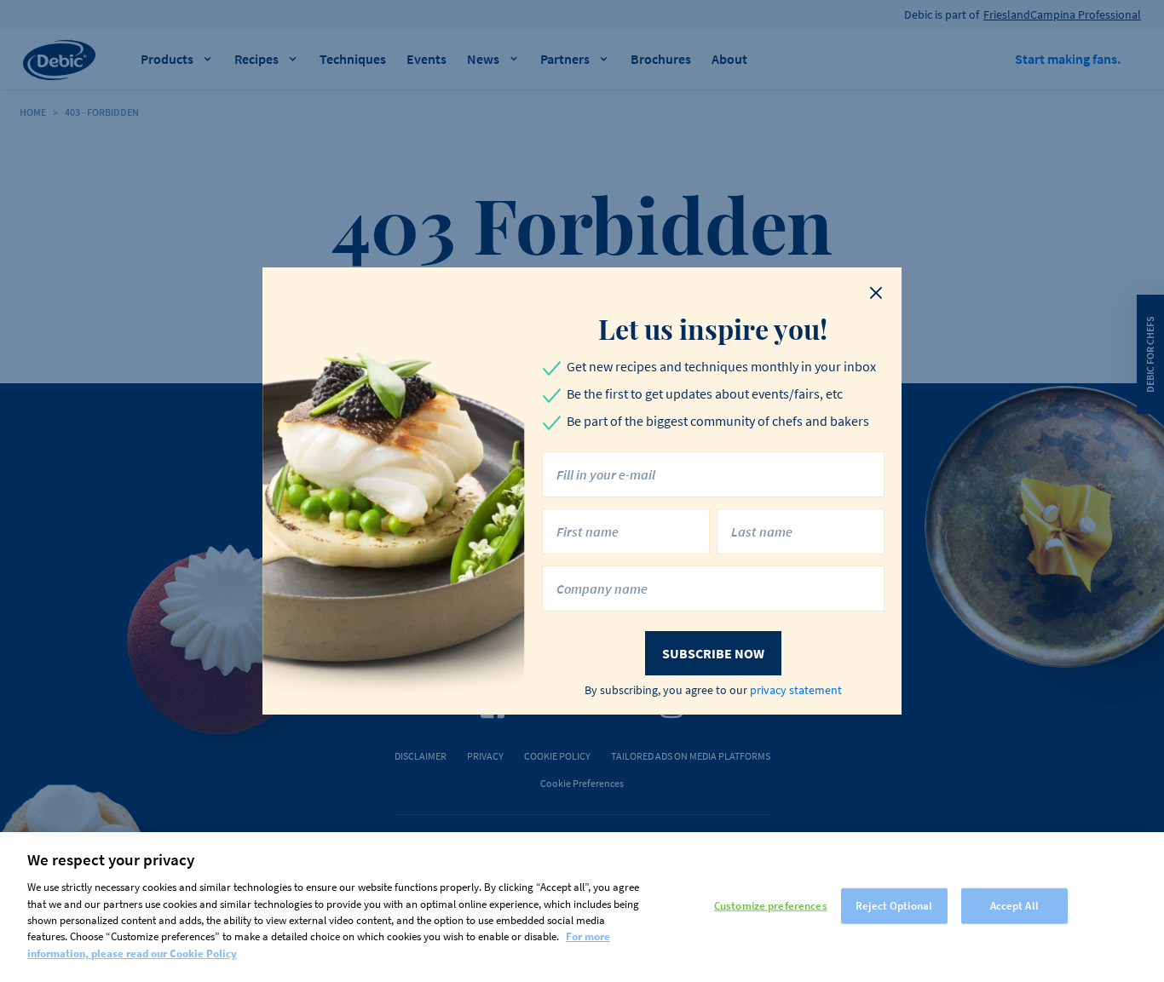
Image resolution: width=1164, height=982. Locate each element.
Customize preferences (770, 906)
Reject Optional (894, 906)
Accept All (1014, 906)
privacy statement (796, 690)
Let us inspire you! (712, 328)
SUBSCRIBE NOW (713, 653)
